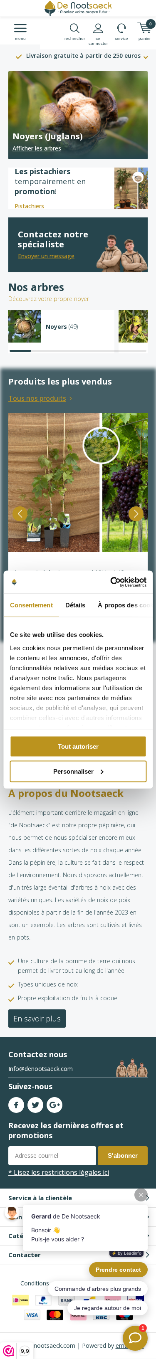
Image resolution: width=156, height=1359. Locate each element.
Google (54, 1105)
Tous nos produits (37, 398)
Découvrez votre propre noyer (48, 299)
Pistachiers (29, 206)
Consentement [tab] (31, 605)
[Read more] (78, 115)
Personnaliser (73, 770)
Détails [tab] (75, 605)
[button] (19, 513)
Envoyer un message (46, 256)
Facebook (16, 1105)
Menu (20, 38)
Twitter (35, 1105)
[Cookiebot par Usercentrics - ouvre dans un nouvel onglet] (111, 582)
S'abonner (123, 1155)
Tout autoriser (78, 746)
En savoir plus (37, 1019)
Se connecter (98, 41)
